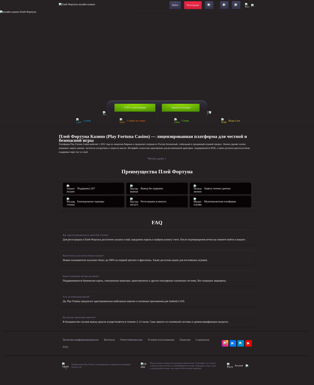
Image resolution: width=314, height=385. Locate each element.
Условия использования (161, 339)
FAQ (65, 347)
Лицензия (184, 339)
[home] (77, 5)
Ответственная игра (131, 339)
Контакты (109, 339)
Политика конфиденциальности (81, 339)
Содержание (202, 339)
